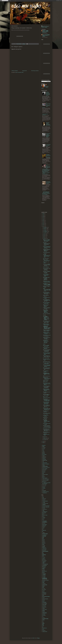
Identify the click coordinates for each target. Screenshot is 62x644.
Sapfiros (43, 446)
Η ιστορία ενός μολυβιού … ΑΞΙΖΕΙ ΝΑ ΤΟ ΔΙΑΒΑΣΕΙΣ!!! (46, 284)
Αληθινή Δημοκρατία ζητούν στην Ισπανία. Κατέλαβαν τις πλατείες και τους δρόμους (46, 193)
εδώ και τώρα (26, 6)
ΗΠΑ (43, 538)
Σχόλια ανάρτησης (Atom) (19, 72)
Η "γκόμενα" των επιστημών (45, 416)
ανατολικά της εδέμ (45, 480)
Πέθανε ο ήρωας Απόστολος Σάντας (46, 260)
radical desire (44, 456)
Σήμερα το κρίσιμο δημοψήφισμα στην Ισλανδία (46, 390)
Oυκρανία (43, 630)
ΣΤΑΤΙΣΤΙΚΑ (44, 602)
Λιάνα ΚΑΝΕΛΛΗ (45, 564)
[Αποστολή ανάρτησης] (27, 43)
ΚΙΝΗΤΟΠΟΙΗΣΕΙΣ (45, 551)
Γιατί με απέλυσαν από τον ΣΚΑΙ (46, 424)
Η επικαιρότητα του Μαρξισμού (46, 348)
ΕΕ (42, 531)
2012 (43, 224)
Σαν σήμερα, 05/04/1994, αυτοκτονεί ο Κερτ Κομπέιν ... (46, 421)
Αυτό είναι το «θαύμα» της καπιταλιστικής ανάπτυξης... (46, 265)
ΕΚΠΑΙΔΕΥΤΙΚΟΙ (45, 533)
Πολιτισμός (44, 589)
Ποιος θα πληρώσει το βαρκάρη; (46, 432)
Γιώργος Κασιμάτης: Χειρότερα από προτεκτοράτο (46, 403)
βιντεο (43, 516)
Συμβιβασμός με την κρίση (46, 435)
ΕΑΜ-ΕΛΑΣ (44, 530)
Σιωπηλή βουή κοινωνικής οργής (48, 145)
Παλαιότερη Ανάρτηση (34, 70)
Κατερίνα (43, 470)
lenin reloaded (44, 454)
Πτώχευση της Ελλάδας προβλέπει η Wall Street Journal (48, 135)
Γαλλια (43, 518)
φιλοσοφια (44, 615)
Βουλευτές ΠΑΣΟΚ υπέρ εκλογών (46, 346)
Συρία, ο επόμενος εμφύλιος (46, 296)
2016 (43, 219)
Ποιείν (43, 475)
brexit (43, 622)
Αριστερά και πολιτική (45, 467)
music (43, 629)
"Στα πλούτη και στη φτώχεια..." (46, 253)
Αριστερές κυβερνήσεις (45, 506)
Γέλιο (43, 519)
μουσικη (43, 569)
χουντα (43, 617)
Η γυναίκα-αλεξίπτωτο (46, 313)
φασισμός (43, 613)
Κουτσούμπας (44, 560)
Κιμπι (43, 473)
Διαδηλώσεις (44, 525)
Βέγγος (43, 513)
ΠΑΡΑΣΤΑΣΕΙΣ (44, 584)
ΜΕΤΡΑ (43, 568)
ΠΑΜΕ (43, 582)
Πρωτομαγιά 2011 (46, 258)
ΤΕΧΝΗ (43, 610)
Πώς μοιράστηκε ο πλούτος (46, 371)
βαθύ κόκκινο (44, 481)
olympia (43, 455)
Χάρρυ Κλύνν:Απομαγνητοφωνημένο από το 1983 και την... (46, 289)
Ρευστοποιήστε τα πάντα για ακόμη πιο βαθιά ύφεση (46, 430)
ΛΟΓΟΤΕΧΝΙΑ (44, 565)
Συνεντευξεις (44, 606)
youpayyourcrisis (44, 462)
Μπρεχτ (43, 572)
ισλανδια (43, 545)
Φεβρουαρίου (45, 438)
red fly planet (44, 459)
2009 (43, 442)
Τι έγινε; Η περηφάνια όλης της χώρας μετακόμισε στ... (46, 387)
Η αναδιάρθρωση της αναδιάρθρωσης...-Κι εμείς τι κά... (46, 300)
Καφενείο (43, 472)
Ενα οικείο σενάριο (46, 357)
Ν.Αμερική (44, 573)
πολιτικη (43, 588)
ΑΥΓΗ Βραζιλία (44, 511)
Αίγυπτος (43, 499)
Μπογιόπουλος (44, 571)
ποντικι (43, 590)
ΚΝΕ (43, 555)
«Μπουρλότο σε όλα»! (46, 397)
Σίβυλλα (43, 476)
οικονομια (43, 575)
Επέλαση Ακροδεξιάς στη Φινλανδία (46, 303)
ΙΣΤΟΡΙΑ (43, 546)
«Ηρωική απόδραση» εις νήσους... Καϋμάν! (46, 330)
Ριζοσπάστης (44, 594)
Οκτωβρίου (45, 230)
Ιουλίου (44, 234)
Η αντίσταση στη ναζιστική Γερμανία (48, 182)
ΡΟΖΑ (43, 595)
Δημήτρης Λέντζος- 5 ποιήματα (45, 36)
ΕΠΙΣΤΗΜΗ (44, 536)
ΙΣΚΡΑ (43, 544)
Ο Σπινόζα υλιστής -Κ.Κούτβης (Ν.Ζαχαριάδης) (48, 124)
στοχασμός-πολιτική (45, 491)
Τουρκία (43, 611)
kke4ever (43, 453)
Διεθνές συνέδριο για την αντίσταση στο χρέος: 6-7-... (46, 406)
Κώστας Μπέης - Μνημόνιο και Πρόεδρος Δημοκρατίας (45, 311)
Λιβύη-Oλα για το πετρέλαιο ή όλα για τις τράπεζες (46, 333)
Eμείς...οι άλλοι (45, 396)
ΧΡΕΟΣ (43, 619)
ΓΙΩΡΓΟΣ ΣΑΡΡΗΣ (45, 30)
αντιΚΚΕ (43, 502)
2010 (43, 441)
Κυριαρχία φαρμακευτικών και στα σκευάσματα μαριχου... (46, 243)
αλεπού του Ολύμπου (45, 479)
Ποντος (43, 591)
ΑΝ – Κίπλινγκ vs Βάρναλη (46, 411)
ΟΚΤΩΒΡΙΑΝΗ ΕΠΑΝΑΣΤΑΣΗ (44, 578)
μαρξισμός (43, 567)
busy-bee (43, 448)
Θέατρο (43, 539)
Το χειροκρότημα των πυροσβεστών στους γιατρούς (46, 105)
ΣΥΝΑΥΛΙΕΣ (44, 604)
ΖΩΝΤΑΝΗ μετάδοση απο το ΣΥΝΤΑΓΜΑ (48, 156)
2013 (43, 223)
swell (43, 461)
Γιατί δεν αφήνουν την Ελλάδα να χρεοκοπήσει (46, 269)
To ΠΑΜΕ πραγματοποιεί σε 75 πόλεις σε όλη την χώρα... (46, 255)
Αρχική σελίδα (24, 70)
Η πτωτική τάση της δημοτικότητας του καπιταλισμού (46, 293)
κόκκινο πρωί (44, 484)
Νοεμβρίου (45, 228)
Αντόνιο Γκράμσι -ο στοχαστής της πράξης (46, 275)
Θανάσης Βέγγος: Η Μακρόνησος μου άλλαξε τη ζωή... (48, 94)
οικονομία (43, 576)
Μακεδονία (44, 566)
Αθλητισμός (44, 498)
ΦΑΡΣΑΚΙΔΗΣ (44, 612)
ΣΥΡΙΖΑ (43, 608)
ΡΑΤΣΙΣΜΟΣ (44, 592)
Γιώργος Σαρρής (44, 468)
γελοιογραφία (44, 520)
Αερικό (44, 344)
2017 (43, 217)
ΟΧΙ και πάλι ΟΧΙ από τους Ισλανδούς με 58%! (46, 368)
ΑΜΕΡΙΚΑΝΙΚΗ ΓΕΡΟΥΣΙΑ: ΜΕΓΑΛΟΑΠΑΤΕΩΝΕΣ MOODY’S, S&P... (46, 327)
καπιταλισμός (44, 548)
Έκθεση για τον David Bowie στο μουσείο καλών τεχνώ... (46, 240)
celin (43, 449)
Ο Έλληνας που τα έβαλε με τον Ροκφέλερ (46, 305)
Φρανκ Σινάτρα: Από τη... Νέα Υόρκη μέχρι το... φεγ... (46, 322)
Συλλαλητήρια (44, 603)
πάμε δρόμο (44, 490)
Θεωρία (43, 540)
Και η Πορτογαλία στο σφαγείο (46, 392)
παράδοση (43, 583)
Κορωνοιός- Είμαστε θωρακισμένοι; (45, 32)
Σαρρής (43, 597)
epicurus (43, 452)
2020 (43, 213)
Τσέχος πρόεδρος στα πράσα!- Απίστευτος (46, 356)
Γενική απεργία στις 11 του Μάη (46, 298)
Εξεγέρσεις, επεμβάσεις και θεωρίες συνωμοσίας (46, 272)
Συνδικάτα (44, 605)
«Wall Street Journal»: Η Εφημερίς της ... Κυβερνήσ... (46, 250)
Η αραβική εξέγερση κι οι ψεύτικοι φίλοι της (46, 426)
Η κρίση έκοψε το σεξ (46, 361)
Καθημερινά (44, 547)
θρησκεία (43, 541)
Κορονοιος (44, 559)
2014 (43, 221)
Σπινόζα (43, 599)
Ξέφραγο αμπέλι (45, 380)
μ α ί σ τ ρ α (44, 485)
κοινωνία (43, 557)
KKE (43, 624)
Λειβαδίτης (44, 561)
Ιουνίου (44, 235)
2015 (43, 220)
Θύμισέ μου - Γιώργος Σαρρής (46, 287)
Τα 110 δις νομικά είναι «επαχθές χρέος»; (46, 363)
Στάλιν (43, 601)
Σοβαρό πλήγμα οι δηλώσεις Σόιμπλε (46, 324)
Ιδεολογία (43, 543)
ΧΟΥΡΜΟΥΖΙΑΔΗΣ (45, 618)
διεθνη (43, 527)
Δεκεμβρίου (45, 227)
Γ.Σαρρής (43, 517)
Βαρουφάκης (44, 512)
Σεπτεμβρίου (45, 231)
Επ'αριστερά (44, 469)
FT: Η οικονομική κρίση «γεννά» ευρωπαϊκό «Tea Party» (46, 365)
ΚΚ (42, 552)
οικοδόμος (43, 488)
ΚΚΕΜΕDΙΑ (44, 554)
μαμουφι (43, 486)
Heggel (43, 623)
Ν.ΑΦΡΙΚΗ (44, 574)
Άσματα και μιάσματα (45, 463)
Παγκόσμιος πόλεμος (45, 580)
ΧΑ (42, 616)
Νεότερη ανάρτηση (15, 70)
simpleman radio (44, 460)
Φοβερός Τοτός (45, 381)
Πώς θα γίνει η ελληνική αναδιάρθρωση (47, 335)
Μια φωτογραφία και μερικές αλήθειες (46, 394)
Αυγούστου (45, 232)
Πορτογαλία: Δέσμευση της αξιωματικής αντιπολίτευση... (46, 350)
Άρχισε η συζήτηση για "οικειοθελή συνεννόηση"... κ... (46, 338)
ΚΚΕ (43, 553)
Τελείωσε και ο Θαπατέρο (45, 418)
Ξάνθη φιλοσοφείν (45, 474)
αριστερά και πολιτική (45, 505)
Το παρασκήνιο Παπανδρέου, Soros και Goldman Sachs (46, 400)
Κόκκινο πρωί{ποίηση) (46, 34)
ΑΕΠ (43, 497)
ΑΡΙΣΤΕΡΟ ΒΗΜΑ (45, 466)
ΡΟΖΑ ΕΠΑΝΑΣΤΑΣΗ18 (46, 596)
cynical (43, 451)
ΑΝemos (43, 465)
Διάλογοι (43, 526)
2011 (43, 226)
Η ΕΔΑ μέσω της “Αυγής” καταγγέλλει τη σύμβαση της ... (46, 378)
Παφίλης (43, 585)
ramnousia (43, 458)
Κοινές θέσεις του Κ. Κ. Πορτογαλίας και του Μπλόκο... (46, 384)
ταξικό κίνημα (44, 609)
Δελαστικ (43, 523)
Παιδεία (43, 581)
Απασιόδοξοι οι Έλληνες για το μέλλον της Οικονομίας (45, 341)
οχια (43, 489)
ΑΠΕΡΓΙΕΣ (44, 504)
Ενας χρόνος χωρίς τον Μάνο (46, 359)
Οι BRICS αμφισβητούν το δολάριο (46, 308)
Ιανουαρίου (45, 439)
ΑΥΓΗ (43, 510)
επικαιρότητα (44, 534)
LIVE (43, 625)
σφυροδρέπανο (44, 492)
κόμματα (43, 558)
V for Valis (43, 447)
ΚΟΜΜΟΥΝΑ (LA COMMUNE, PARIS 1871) (46, 374)
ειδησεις (43, 532)
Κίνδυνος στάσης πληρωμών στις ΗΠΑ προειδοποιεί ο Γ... (46, 408)
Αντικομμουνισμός (45, 503)
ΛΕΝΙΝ (43, 562)
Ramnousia (43, 445)
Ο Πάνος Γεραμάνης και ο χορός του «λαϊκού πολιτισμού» (46, 247)
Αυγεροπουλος (44, 509)
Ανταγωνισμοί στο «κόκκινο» (45, 114)
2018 (43, 216)
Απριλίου (44, 238)
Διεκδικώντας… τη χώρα (46, 262)
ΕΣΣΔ (43, 537)
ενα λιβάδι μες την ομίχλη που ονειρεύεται (46, 483)
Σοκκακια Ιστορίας (45, 598)
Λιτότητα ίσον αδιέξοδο (47, 427)
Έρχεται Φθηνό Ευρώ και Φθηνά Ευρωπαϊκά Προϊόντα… (46, 278)
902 (42, 496)
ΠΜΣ (43, 587)
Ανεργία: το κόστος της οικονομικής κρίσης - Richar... (46, 353)
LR (42, 626)
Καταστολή (44, 550)
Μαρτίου (44, 436)
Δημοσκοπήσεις (44, 524)
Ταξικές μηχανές (44, 477)
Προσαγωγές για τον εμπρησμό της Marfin (46, 281)
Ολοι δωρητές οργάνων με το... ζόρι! (46, 413)
